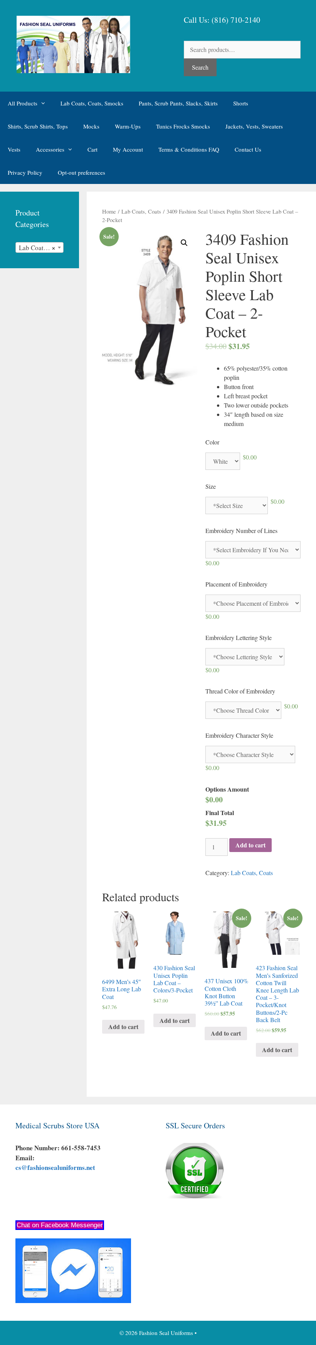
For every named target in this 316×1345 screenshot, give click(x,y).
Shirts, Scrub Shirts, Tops (38, 126)
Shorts (240, 103)
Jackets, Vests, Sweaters (254, 126)
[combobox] (39, 247)
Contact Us (248, 149)
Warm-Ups (128, 126)
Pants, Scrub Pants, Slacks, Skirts (178, 103)
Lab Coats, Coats (141, 211)
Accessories (50, 149)
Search (200, 67)
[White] (222, 461)
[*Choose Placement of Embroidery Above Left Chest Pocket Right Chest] (253, 603)
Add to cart (250, 844)
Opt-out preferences (81, 172)
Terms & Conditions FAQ (188, 149)
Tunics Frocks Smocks (183, 126)
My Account (128, 149)
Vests (14, 149)
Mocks (91, 126)
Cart (92, 149)
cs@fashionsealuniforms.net (55, 1167)
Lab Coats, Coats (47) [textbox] (41, 247)
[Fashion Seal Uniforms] (72, 43)
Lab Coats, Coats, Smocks (92, 103)
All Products (22, 103)
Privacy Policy (25, 172)
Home (109, 211)
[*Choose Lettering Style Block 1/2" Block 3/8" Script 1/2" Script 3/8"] (244, 656)
